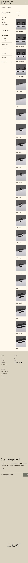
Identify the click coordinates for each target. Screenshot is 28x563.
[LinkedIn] (19, 363)
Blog (15, 358)
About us (15, 360)
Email (3, 468)
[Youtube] (21, 363)
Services (15, 355)
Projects (15, 356)
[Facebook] (17, 363)
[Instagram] (15, 363)
